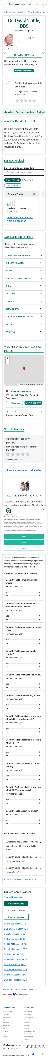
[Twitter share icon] (39, 1047)
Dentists (21, 11)
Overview (8, 112)
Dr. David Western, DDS (15, 974)
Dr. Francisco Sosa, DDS (15, 959)
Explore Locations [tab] (16, 910)
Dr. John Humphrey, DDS (15, 949)
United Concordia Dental (19, 255)
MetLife (10, 324)
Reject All (24, 536)
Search (30, 4)
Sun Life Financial (15, 263)
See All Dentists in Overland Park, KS (20, 989)
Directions (15, 403)
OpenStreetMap (30, 385)
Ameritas (10, 332)
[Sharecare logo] (24, 1045)
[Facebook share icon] (28, 1047)
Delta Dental (12, 309)
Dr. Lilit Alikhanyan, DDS (15, 944)
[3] (25, 100)
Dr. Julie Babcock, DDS (14, 933)
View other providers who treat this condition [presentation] (20, 219)
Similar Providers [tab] (16, 903)
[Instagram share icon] (32, 1047)
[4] (30, 100)
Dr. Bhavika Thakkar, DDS (16, 928)
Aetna (9, 270)
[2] (21, 100)
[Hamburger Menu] (7, 4)
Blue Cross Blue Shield (18, 278)
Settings (24, 548)
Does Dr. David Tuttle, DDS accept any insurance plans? (21, 859)
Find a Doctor (9, 11)
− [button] (7, 362)
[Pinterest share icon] (43, 1047)
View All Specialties (13, 896)
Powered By (7, 994)
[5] (34, 100)
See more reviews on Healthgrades (24, 469)
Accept (24, 542)
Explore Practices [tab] (16, 916)
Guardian (10, 293)
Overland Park (39, 11)
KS (29, 11)
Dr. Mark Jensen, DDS (14, 954)
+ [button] (7, 358)
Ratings (41, 112)
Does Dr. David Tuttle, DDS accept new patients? (21, 869)
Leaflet (21, 385)
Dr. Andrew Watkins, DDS (15, 969)
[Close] (43, 509)
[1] (17, 100)
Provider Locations (25, 112)
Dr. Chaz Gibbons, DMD (15, 964)
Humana (10, 301)
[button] (38, 573)
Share (34, 37)
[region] (24, 530)
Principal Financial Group (19, 316)
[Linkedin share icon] (36, 1047)
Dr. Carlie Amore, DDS (14, 938)
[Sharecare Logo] (18, 4)
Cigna (9, 286)
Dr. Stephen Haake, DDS (15, 979)
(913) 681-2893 (34, 402)
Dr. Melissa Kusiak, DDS (15, 923)
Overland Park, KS (25, 54)
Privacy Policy (17, 527)
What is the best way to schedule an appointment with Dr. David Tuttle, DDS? (22, 846)
